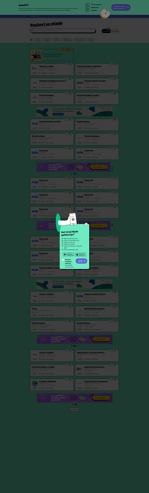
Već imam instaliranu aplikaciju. (68, 261)
